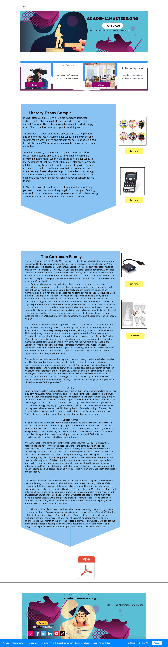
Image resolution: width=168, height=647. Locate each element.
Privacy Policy (104, 642)
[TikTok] (62, 633)
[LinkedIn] (49, 633)
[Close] (164, 643)
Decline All (143, 642)
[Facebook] (37, 633)
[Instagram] (30, 633)
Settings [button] (131, 642)
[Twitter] (43, 633)
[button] (42, 624)
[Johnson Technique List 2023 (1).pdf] (86, 567)
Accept (156, 642)
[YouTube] (56, 633)
